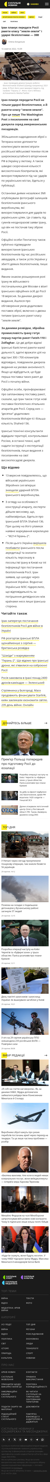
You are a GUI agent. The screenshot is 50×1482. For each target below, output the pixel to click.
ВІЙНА (14, 13)
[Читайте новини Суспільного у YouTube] (26, 1439)
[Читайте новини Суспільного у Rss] (3, 1439)
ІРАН (22, 13)
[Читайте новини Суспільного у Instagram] (20, 1439)
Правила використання (34, 1378)
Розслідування (34, 1334)
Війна (4, 1298)
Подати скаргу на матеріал (11, 1408)
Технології (32, 1348)
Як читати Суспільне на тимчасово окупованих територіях (33, 1396)
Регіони (30, 1329)
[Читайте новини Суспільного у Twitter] (14, 1439)
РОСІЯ (5, 13)
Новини (30, 1358)
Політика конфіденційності (36, 1385)
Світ (3, 1343)
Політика (6, 1338)
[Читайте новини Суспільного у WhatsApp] (42, 1439)
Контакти (31, 1372)
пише (16, 114)
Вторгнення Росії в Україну (14, 17)
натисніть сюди (40, 1470)
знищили (12, 490)
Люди (29, 1343)
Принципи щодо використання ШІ (11, 1385)
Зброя (31, 17)
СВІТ (4, 21)
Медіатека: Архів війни (10, 1309)
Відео (4, 1303)
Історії (5, 1348)
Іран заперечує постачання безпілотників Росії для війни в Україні (22, 625)
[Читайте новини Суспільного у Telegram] (37, 1439)
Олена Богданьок (16, 41)
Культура (6, 1358)
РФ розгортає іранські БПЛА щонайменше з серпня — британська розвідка (20, 643)
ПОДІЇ (40, 17)
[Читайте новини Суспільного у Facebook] (9, 1439)
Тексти (30, 1298)
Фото (29, 1303)
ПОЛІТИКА (14, 21)
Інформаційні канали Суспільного (9, 1394)
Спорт (29, 1353)
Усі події (6, 1324)
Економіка (32, 1338)
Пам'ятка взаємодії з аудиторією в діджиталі (34, 1418)
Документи (32, 1406)
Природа (6, 1353)
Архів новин (8, 1372)
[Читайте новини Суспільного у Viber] (31, 1439)
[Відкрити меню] (47, 4)
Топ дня (30, 1324)
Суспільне (18, 1468)
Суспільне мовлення (7, 1378)
